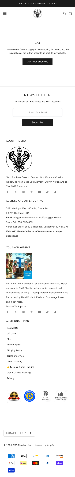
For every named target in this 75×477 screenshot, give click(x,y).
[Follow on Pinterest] (31, 192)
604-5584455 (25, 222)
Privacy (10, 378)
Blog (9, 339)
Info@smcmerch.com (24, 217)
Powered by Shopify (44, 445)
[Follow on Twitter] (15, 192)
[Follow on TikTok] (47, 192)
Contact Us (12, 328)
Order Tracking (14, 361)
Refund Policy (14, 344)
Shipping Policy (14, 350)
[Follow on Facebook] (7, 192)
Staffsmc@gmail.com (50, 217)
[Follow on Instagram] (23, 192)
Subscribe (37, 122)
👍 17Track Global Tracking (20, 367)
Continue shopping (37, 62)
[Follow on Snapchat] (55, 192)
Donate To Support (16, 306)
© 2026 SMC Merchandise (17, 445)
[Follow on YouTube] (39, 192)
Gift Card (11, 333)
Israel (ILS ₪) (19, 433)
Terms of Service (15, 356)
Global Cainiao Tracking (19, 372)
